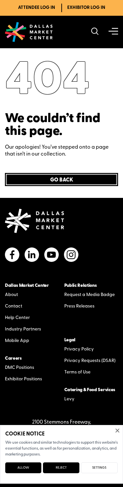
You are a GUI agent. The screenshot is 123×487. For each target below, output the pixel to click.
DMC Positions (19, 367)
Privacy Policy (79, 349)
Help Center (17, 317)
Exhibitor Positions (23, 379)
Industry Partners (23, 329)
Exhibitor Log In (86, 7)
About (11, 294)
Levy (69, 399)
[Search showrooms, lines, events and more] (95, 32)
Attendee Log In (36, 7)
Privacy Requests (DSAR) (89, 360)
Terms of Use (77, 372)
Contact (13, 306)
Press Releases (79, 306)
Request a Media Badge (89, 294)
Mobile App (17, 340)
